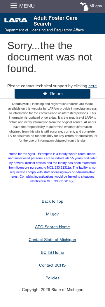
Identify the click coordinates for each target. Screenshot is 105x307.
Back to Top (52, 201)
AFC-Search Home (52, 226)
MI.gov (96, 5)
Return (55, 93)
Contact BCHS (52, 265)
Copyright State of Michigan (52, 289)
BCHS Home (52, 252)
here (92, 85)
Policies (53, 278)
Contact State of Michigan (52, 239)
